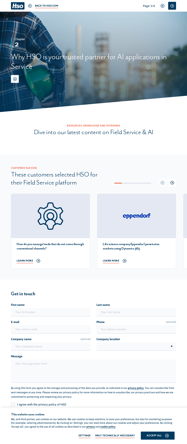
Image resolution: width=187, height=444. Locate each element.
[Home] (17, 5)
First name (18, 304)
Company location (108, 339)
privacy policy (136, 388)
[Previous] (162, 183)
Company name (51, 339)
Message (16, 356)
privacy (90, 426)
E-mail (15, 322)
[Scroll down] (15, 79)
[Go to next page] (172, 6)
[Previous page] (162, 6)
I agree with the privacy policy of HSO (41, 404)
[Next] (172, 183)
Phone (136, 322)
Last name (103, 304)
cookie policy (107, 426)
